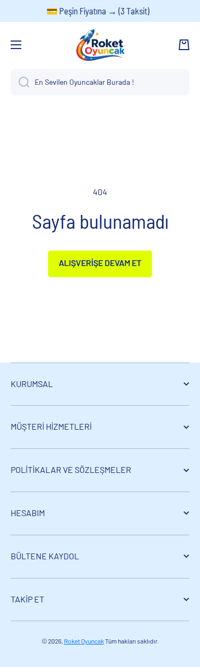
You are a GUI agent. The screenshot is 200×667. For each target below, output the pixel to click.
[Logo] (100, 45)
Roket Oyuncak (84, 641)
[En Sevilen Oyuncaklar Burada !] (20, 82)
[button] (184, 44)
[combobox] (100, 82)
